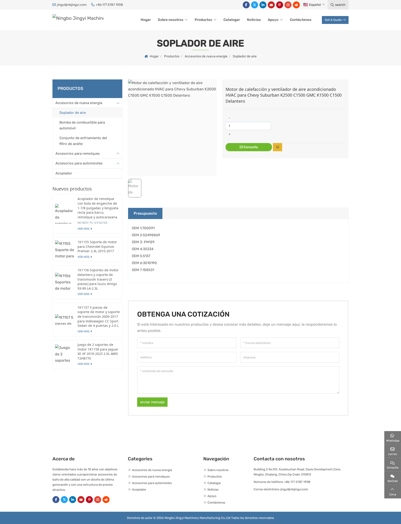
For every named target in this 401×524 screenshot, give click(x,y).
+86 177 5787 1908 (109, 5)
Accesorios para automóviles (79, 163)
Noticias (254, 20)
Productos (203, 20)
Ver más (83, 228)
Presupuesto (145, 213)
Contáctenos (300, 20)
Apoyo (273, 20)
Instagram (288, 4)
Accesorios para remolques (77, 153)
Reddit (296, 4)
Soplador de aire (72, 113)
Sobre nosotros (170, 20)
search (340, 5)
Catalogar (231, 20)
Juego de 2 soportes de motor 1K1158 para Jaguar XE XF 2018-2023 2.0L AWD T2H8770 (98, 351)
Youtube (271, 4)
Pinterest (279, 4)
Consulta (250, 147)
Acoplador (63, 173)
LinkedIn (262, 4)
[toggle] (118, 103)
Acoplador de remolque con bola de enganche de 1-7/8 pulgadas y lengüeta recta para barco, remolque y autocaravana (98, 207)
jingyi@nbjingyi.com (72, 5)
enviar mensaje (152, 402)
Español (315, 5)
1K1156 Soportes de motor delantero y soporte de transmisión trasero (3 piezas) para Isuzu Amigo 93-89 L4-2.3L (98, 279)
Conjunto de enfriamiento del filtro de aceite (83, 141)
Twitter (254, 4)
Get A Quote (333, 20)
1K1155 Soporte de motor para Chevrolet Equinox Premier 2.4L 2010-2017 (97, 246)
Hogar (146, 20)
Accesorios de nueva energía (78, 103)
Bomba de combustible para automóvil (82, 125)
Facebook (246, 4)
